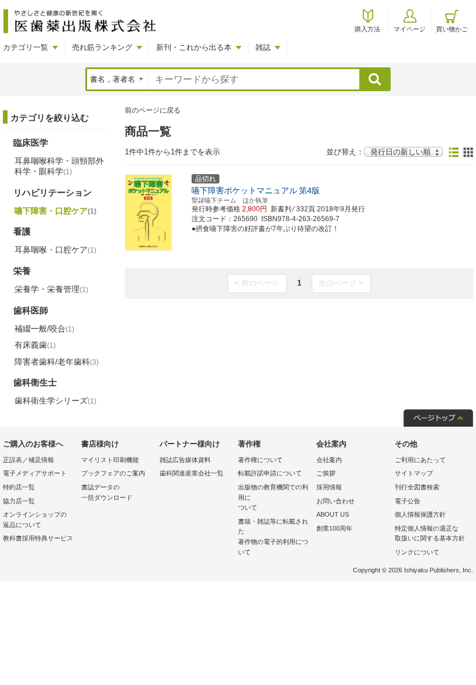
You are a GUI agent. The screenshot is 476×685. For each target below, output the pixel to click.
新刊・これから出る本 (194, 47)
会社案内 (329, 459)
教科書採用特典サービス (38, 538)
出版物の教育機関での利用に (273, 497)
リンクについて (417, 552)
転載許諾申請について (270, 473)
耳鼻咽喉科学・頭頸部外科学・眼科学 (59, 166)
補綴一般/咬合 (44, 328)
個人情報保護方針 (420, 514)
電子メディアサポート (35, 473)
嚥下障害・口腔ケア (55, 210)
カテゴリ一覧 (25, 47)
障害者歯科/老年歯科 (57, 361)
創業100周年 (334, 528)
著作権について (260, 459)
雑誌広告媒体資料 (185, 459)
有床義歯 (35, 344)
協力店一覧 (19, 500)
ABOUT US (332, 514)
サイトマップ (414, 473)
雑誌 (263, 47)
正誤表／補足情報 (28, 459)
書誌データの (106, 492)
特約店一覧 (19, 487)
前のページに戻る (153, 110)
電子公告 (407, 500)
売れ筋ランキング (102, 47)
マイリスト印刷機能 (110, 459)
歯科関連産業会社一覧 (191, 473)
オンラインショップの (35, 519)
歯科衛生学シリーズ (55, 400)
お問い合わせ (335, 500)
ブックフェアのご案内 (113, 473)
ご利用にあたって (420, 459)
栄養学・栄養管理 (51, 289)
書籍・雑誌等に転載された (273, 537)
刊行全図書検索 (417, 487)
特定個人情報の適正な (430, 533)
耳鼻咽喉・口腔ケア (55, 249)
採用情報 (329, 487)
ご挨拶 (326, 473)
